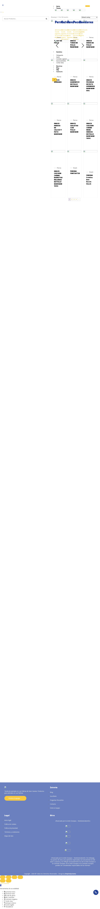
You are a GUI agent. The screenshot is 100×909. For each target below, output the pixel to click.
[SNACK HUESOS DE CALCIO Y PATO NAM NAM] (58, 104)
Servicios (59, 52)
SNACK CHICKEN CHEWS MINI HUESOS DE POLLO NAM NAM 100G (90, 130)
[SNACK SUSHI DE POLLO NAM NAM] (90, 21)
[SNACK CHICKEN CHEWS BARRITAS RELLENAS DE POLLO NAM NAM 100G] (58, 152)
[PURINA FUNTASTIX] (74, 152)
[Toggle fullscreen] (14, 877)
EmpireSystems (70, 874)
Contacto (59, 71)
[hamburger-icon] (87, 6)
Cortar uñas (60, 63)
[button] (0, 885)
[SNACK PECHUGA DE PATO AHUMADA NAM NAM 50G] (90, 60)
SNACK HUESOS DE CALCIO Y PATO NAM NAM (58, 128)
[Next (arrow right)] (8, 880)
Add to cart (92, 54)
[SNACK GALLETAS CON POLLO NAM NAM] (74, 104)
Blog (57, 68)
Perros (91, 37)
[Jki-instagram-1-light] (4, 803)
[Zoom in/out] (20, 877)
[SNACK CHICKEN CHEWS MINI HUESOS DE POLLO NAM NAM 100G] (90, 104)
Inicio (58, 6)
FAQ (57, 70)
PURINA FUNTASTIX (75, 172)
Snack (75, 168)
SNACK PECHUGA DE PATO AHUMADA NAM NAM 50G (90, 85)
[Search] (46, 19)
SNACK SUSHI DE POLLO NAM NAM (90, 44)
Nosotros (59, 66)
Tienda (58, 8)
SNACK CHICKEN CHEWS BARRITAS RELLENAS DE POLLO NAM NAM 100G (58, 178)
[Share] (8, 877)
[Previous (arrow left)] (2, 880)
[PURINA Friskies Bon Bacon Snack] (90, 152)
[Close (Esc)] (2, 877)
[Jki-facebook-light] (7, 803)
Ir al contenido (4, 883)
